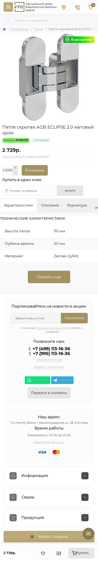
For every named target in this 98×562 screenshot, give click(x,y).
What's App (40, 380)
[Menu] (8, 7)
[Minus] (15, 173)
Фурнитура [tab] (77, 205)
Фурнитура (20, 29)
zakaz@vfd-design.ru (49, 442)
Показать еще (49, 277)
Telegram (65, 380)
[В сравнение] (59, 553)
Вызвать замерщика (49, 367)
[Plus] (15, 167)
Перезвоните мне (49, 359)
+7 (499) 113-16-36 (51, 348)
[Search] (9, 20)
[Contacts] (77, 7)
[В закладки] (43, 553)
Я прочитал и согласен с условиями (52, 330)
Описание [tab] (50, 205)
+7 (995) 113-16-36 (51, 353)
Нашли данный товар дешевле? (26, 156)
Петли (38, 29)
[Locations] (63, 7)
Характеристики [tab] (18, 205)
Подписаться (74, 318)
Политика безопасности (51, 328)
